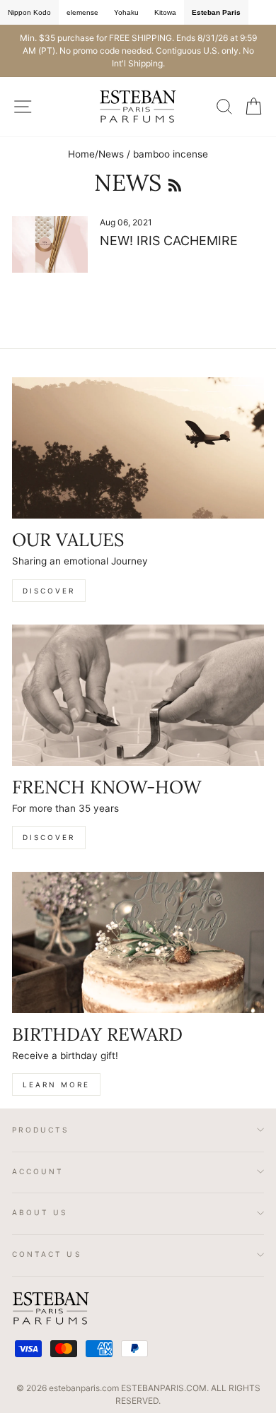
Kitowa (165, 12)
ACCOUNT (38, 1171)
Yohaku (126, 12)
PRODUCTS (40, 1129)
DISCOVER (49, 590)
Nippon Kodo (29, 12)
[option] (138, 51)
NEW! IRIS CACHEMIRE (169, 240)
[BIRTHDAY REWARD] (138, 942)
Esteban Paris (216, 12)
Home (81, 154)
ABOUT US (40, 1212)
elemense (82, 12)
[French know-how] (138, 695)
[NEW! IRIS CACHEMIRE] (50, 244)
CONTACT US (47, 1254)
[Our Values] (138, 448)
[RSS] (175, 182)
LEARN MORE (56, 1084)
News (111, 154)
